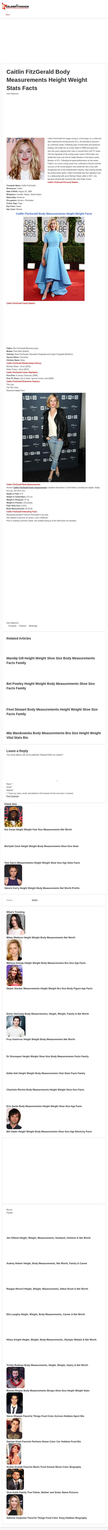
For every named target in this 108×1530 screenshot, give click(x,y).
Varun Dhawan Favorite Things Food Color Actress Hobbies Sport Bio (45, 1416)
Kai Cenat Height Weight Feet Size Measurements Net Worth (38, 829)
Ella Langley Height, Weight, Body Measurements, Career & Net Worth (45, 1314)
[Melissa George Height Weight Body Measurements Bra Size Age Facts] (14, 960)
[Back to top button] (0, 1525)
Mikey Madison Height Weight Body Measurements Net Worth (40, 937)
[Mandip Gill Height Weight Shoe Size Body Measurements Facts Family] (19, 654)
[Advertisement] (54, 41)
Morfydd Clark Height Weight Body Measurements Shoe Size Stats (41, 846)
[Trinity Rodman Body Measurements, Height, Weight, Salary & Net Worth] (21, 1362)
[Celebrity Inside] (15, 6)
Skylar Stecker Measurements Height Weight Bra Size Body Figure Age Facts (49, 988)
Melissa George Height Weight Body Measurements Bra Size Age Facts (46, 963)
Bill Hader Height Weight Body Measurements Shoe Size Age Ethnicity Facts (49, 1131)
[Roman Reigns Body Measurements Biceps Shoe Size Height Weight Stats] (15, 1387)
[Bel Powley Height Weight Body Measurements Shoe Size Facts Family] (20, 680)
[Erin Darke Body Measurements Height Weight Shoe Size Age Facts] (15, 1103)
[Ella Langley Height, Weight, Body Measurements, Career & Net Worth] (21, 1311)
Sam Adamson (12, 94)
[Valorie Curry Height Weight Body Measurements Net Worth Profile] (13, 885)
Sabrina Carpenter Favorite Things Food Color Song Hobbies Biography (46, 1518)
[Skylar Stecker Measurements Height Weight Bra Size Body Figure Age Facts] (14, 985)
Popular (9, 1213)
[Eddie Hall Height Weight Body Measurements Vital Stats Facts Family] (15, 1070)
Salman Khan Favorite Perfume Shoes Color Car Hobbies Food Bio (43, 1441)
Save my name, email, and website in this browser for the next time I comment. (41, 793)
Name (9, 784)
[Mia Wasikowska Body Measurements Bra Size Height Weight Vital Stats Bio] (18, 729)
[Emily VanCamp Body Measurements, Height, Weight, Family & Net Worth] (21, 1011)
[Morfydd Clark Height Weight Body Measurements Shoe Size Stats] (13, 843)
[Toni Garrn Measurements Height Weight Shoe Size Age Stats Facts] (13, 860)
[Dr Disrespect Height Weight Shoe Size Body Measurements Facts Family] (15, 1053)
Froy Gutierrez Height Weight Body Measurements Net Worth (40, 1039)
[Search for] (104, 14)
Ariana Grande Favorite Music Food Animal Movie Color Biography (43, 1467)
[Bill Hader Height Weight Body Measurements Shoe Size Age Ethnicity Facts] (14, 1128)
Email (9, 787)
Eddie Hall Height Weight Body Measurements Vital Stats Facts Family (45, 1073)
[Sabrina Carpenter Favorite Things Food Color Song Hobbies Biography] (14, 1515)
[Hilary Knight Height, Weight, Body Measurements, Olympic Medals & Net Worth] (21, 1337)
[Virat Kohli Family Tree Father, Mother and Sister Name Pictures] (15, 1489)
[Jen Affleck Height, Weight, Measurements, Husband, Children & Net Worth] (21, 1235)
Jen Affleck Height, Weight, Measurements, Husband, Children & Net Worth (48, 1238)
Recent (9, 1210)
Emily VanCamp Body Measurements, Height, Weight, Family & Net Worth (47, 1013)
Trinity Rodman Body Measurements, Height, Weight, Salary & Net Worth (47, 1365)
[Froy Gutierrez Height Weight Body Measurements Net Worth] (15, 1036)
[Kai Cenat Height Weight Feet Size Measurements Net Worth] (13, 826)
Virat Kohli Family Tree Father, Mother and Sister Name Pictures (42, 1492)
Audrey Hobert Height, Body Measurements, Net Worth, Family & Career (46, 1263)
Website (9, 790)
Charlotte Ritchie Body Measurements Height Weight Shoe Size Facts (45, 1089)
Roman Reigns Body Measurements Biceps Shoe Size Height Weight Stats (47, 1390)
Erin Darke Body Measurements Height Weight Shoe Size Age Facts (44, 1106)
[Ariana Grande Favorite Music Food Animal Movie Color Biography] (13, 1464)
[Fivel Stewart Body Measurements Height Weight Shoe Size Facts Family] (20, 706)
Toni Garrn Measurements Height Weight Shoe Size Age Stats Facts (42, 862)
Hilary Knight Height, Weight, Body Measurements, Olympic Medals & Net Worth (51, 1339)
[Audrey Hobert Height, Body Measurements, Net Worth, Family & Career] (21, 1260)
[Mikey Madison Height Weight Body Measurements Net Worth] (15, 934)
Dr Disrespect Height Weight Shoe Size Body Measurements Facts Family (47, 1056)
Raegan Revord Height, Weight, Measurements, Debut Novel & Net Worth (47, 1289)
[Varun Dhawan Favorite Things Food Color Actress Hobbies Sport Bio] (14, 1413)
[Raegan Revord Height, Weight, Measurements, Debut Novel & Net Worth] (21, 1286)
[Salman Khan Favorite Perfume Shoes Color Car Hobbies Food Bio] (14, 1438)
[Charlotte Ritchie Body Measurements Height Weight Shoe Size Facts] (15, 1087)
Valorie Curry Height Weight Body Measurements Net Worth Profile (41, 888)
